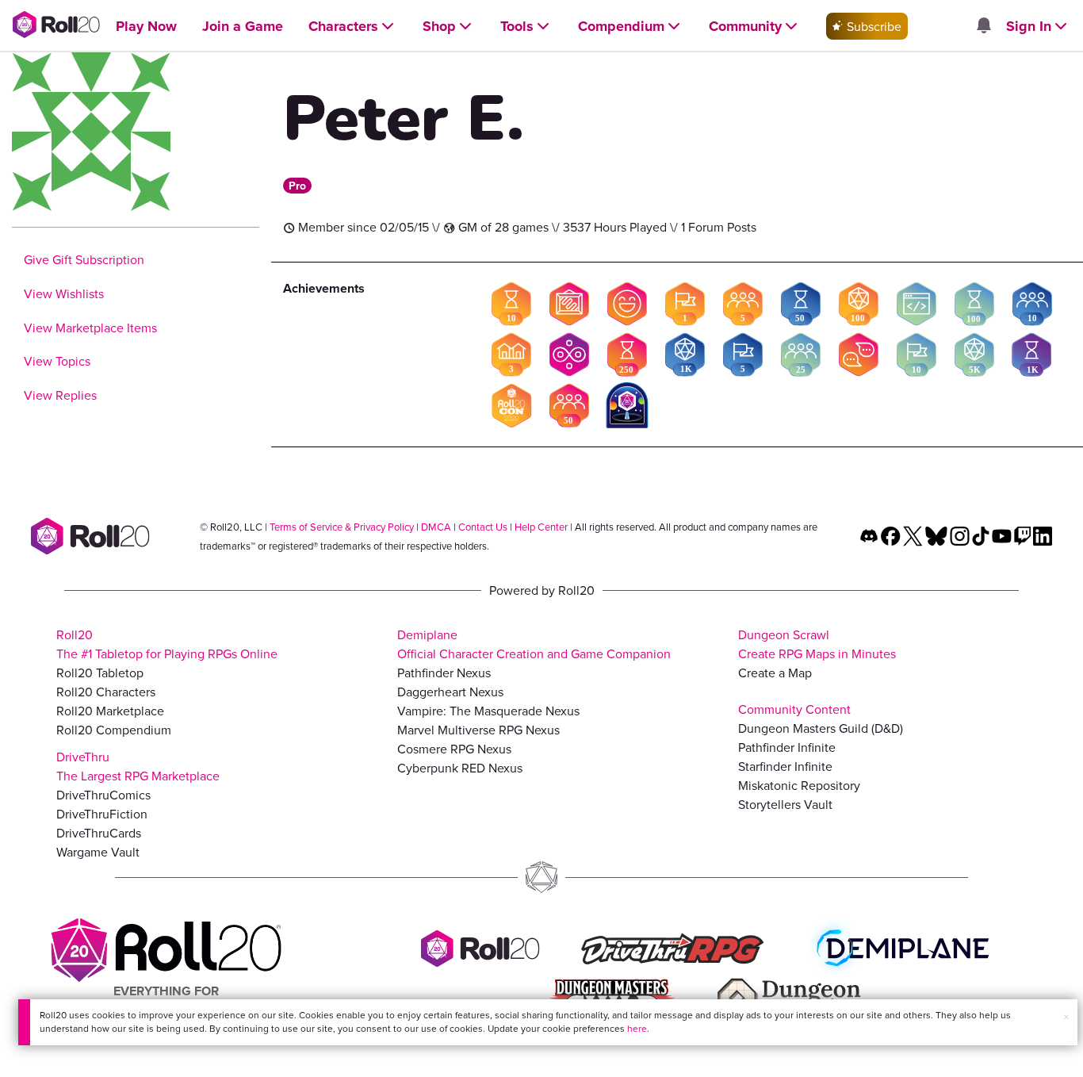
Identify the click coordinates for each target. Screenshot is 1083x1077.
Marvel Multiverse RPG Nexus (478, 729)
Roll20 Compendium (113, 729)
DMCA (436, 526)
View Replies (60, 395)
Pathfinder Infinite (787, 747)
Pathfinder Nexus (444, 672)
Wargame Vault (98, 851)
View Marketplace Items (90, 327)
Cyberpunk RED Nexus (459, 767)
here (637, 1028)
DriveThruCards (98, 832)
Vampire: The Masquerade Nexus (488, 710)
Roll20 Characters (105, 691)
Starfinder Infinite (785, 766)
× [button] (1066, 1016)
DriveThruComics (103, 794)
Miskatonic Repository (799, 785)
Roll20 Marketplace (110, 710)
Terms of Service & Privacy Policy (342, 526)
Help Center (541, 526)
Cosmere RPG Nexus (454, 748)
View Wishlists (64, 293)
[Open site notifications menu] (983, 26)
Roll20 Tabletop (100, 672)
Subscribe (872, 26)
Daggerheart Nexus (450, 691)
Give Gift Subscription (84, 259)
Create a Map (775, 672)
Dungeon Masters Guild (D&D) (820, 728)
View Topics (57, 361)
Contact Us (482, 526)
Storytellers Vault (785, 804)
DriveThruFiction (101, 813)
